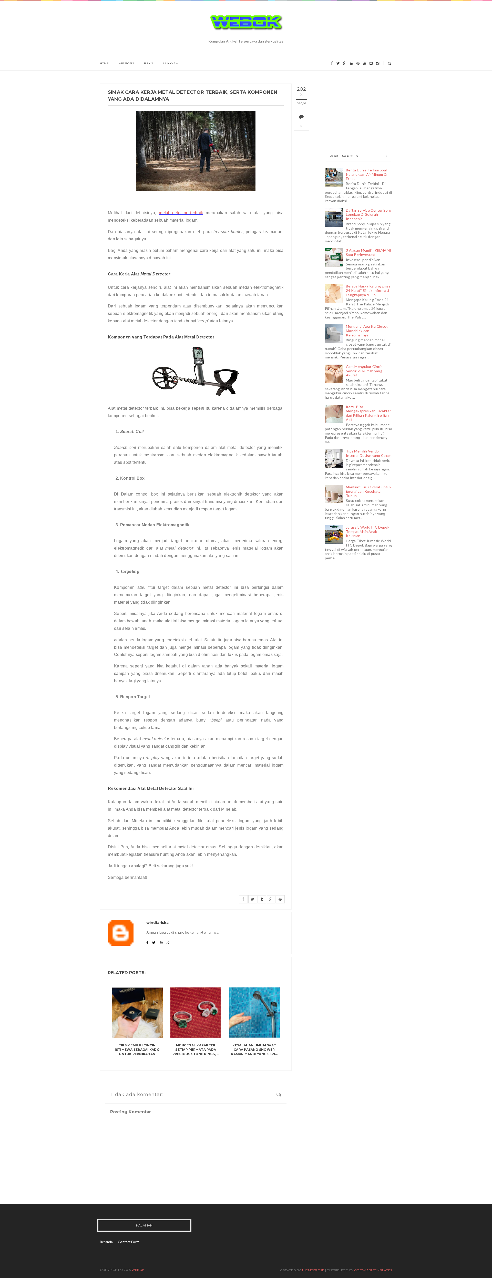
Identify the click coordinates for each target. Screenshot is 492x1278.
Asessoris (126, 63)
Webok (137, 1270)
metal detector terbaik (181, 213)
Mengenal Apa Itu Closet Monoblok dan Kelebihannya (367, 330)
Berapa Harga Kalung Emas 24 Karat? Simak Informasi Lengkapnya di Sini (368, 290)
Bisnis (148, 63)
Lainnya (169, 63)
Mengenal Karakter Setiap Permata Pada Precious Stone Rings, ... (195, 1049)
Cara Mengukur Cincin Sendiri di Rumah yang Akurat (364, 370)
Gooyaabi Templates (373, 1270)
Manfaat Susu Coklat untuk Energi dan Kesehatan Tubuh (368, 491)
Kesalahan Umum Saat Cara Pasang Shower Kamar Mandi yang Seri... (254, 1049)
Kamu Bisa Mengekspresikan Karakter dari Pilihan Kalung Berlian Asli (368, 413)
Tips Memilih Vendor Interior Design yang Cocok (369, 453)
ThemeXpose (313, 1270)
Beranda (106, 1242)
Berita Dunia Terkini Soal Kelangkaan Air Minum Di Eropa (366, 174)
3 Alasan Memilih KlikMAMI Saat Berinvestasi (368, 252)
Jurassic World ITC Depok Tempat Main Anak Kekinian (367, 531)
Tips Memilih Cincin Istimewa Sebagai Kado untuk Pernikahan (137, 1049)
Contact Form (128, 1242)
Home (104, 63)
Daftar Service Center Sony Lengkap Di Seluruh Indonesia (369, 214)
